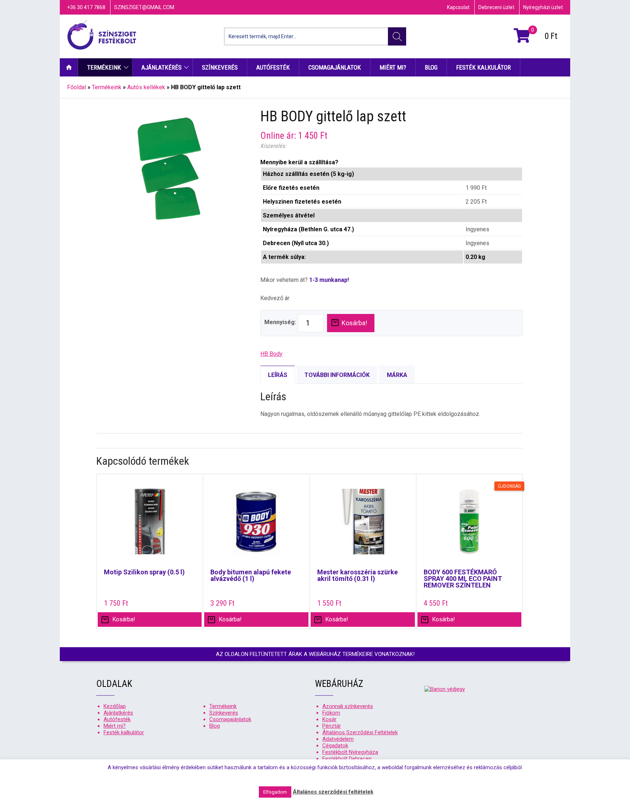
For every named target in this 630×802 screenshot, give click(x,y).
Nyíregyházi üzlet (543, 7)
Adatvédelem (338, 739)
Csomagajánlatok (334, 67)
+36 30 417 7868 (86, 7)
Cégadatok (335, 745)
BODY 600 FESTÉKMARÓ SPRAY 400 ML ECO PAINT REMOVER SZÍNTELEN (463, 579)
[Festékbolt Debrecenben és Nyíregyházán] (101, 36)
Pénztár (331, 726)
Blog (431, 67)
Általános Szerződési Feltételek (360, 732)
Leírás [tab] (277, 374)
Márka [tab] (397, 374)
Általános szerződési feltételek (333, 792)
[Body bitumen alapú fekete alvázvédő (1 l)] (256, 525)
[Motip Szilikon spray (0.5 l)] (149, 525)
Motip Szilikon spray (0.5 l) (144, 572)
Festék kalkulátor (483, 67)
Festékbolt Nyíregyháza (350, 752)
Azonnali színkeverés (347, 706)
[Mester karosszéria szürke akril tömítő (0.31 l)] (363, 525)
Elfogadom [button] (275, 792)
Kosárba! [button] (123, 619)
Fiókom (331, 712)
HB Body (271, 353)
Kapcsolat (458, 7)
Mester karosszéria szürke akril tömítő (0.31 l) (357, 575)
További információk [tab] (337, 374)
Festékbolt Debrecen (347, 758)
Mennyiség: (280, 322)
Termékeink (104, 67)
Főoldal (76, 87)
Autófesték (273, 67)
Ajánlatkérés (161, 67)
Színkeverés (220, 67)
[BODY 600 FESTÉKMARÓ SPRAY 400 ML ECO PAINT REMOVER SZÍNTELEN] (469, 525)
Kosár (329, 719)
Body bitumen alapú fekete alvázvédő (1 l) (250, 575)
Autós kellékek (146, 87)
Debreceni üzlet (496, 7)
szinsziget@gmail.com (144, 7)
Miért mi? (393, 67)
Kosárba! (354, 323)
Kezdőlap (69, 67)
